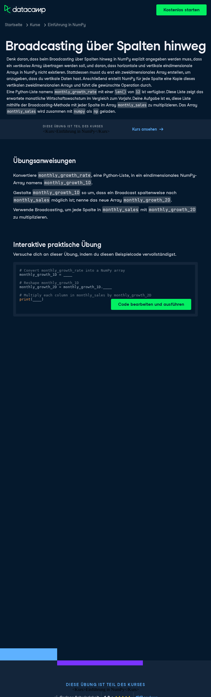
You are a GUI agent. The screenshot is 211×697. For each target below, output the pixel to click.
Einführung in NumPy (67, 25)
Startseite (13, 25)
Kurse (35, 25)
